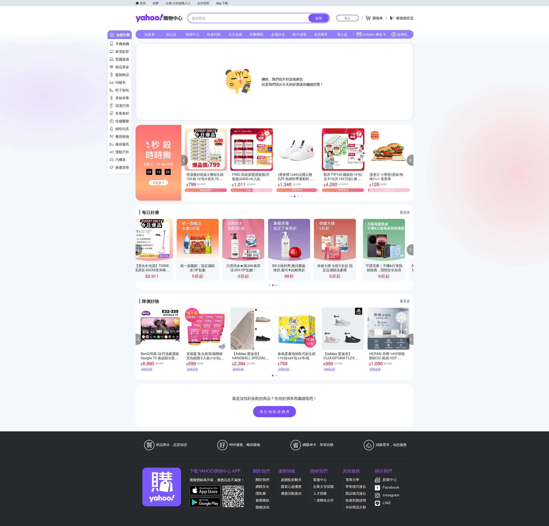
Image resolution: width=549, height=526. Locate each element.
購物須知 (262, 507)
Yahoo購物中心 (159, 18)
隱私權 (261, 493)
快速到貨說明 (355, 500)
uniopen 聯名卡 (374, 34)
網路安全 (262, 486)
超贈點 (402, 34)
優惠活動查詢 (291, 493)
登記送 (171, 34)
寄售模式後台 (355, 486)
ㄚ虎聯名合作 (323, 500)
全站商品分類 (355, 507)
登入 (347, 18)
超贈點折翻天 (291, 479)
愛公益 (342, 34)
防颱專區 (257, 34)
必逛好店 (278, 34)
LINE (387, 502)
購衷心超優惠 (291, 486)
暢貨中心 (192, 34)
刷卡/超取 (299, 34)
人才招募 (320, 493)
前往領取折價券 (275, 411)
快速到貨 (214, 34)
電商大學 (352, 479)
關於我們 (262, 479)
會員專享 (321, 34)
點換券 (150, 34)
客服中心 (320, 479)
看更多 (405, 212)
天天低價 (235, 34)
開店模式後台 (355, 493)
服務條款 (262, 500)
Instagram (391, 495)
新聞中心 (390, 479)
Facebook (391, 487)
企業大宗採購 (323, 486)
